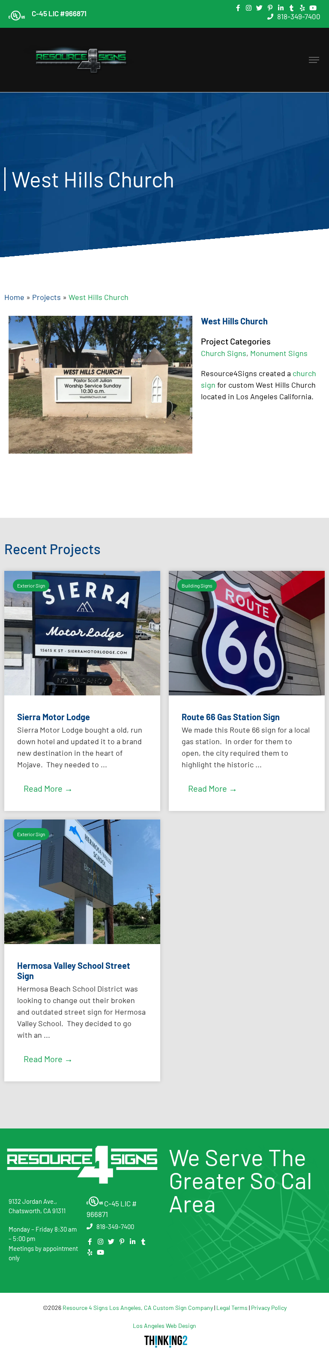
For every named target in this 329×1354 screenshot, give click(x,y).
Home (14, 297)
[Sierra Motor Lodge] (82, 692)
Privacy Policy (269, 1307)
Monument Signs (279, 353)
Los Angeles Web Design (164, 1325)
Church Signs (223, 353)
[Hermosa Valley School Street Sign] (82, 941)
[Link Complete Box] (82, 950)
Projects (46, 297)
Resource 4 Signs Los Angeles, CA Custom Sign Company (138, 1307)
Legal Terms (232, 1307)
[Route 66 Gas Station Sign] (247, 692)
